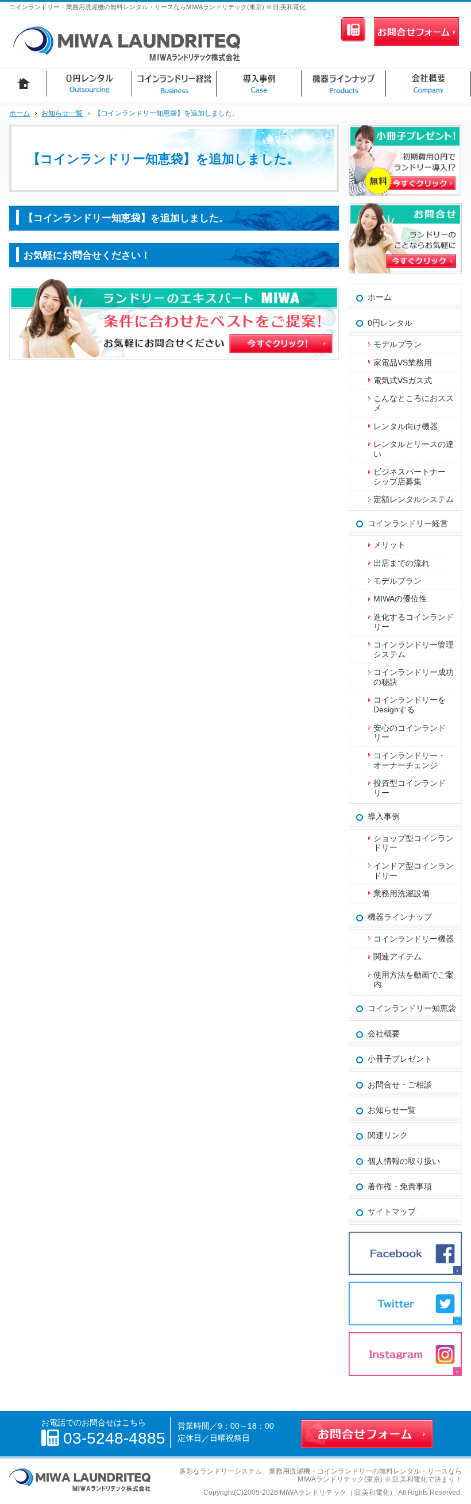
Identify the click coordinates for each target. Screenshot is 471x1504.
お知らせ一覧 (392, 1109)
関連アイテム (397, 956)
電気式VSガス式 (402, 380)
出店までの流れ (401, 563)
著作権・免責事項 (400, 1186)
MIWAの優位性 (400, 598)
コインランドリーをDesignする (409, 704)
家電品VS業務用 (402, 362)
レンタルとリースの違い (413, 448)
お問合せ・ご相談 (400, 1084)
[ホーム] (23, 84)
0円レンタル (390, 322)
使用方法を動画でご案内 (413, 979)
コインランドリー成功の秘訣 (413, 677)
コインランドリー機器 (413, 938)
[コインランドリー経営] (174, 84)
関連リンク (388, 1135)
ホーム (380, 297)
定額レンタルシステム (413, 499)
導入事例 (384, 816)
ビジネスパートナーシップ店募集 (409, 476)
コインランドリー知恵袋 (412, 1008)
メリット (389, 544)
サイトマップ (392, 1211)
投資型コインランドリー (409, 787)
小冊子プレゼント (400, 1058)
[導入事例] (259, 84)
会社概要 (384, 1033)
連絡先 (353, 29)
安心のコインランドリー (409, 732)
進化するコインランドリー (413, 621)
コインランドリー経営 (408, 523)
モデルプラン (397, 344)
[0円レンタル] (89, 84)
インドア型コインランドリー (413, 870)
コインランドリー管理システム (413, 649)
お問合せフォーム (416, 31)
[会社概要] (428, 84)
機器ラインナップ (400, 916)
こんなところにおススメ (413, 403)
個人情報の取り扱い (404, 1161)
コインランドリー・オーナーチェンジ (409, 760)
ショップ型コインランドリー (413, 843)
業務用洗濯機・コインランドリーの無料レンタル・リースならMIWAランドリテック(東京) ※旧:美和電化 (365, 1475)
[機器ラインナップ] (344, 84)
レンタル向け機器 (405, 426)
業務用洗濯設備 (401, 893)
